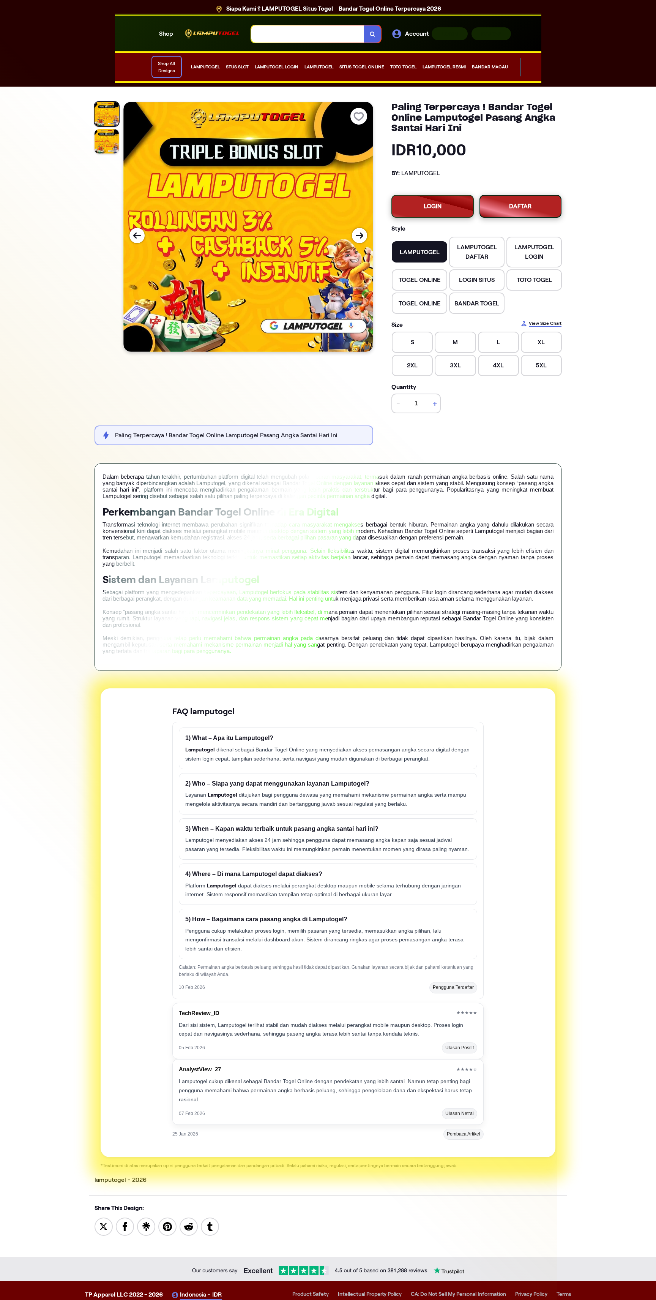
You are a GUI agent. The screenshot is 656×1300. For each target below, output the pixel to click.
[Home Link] (212, 34)
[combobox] (307, 34)
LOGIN (450, 34)
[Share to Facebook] (125, 1226)
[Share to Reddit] (189, 1226)
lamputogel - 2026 (121, 1180)
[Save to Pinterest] (167, 1226)
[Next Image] (359, 235)
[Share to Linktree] (146, 1226)
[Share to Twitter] (104, 1226)
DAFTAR (491, 34)
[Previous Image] (137, 235)
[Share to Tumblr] (210, 1226)
